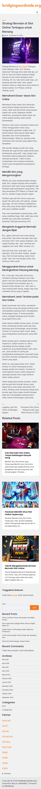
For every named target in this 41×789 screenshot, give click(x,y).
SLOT (4, 20)
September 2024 (7, 697)
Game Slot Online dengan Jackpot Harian (16, 641)
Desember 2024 (7, 686)
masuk (14, 595)
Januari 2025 (6, 682)
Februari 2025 (7, 678)
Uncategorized (7, 710)
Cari (4, 604)
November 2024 (7, 690)
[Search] (37, 12)
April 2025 (5, 671)
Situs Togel (6, 747)
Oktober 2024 (6, 693)
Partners (7, 773)
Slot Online (22, 66)
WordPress (9, 786)
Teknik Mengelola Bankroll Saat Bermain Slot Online (20, 567)
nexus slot (6, 720)
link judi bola (7, 736)
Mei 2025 (5, 667)
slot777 (5, 726)
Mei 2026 (5, 659)
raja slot (5, 731)
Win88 (5, 752)
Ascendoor (23, 783)
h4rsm (6, 35)
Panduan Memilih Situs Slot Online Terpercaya (18, 513)
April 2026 (5, 663)
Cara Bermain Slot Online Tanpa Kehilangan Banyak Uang (18, 455)
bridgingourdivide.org (21, 5)
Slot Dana (6, 742)
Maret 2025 (6, 675)
